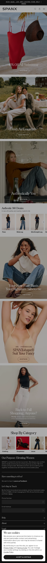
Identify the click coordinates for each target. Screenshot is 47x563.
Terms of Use (22, 547)
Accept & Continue (23, 557)
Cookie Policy (8, 552)
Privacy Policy (9, 547)
